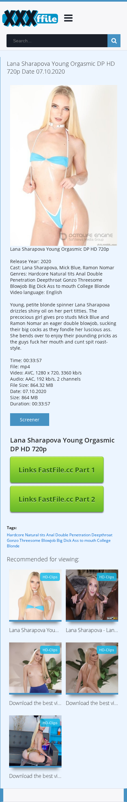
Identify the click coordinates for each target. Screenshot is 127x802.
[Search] (113, 40)
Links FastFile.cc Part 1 (57, 469)
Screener (29, 419)
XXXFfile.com (29, 18)
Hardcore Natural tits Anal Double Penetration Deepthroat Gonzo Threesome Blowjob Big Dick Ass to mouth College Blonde (59, 540)
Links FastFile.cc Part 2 (57, 499)
